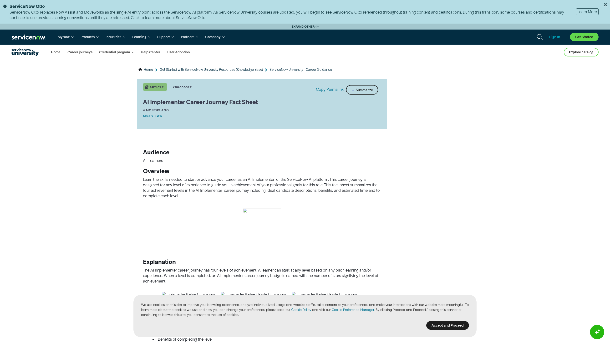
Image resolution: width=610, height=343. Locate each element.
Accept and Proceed (448, 325)
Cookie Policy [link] (301, 310)
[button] (262, 231)
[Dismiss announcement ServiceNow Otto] (605, 4)
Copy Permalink (330, 89)
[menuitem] (65, 37)
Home (148, 69)
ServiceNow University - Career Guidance (300, 69)
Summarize (364, 90)
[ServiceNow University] (25, 52)
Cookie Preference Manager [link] (353, 310)
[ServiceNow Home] (28, 37)
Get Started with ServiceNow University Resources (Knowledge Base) (211, 69)
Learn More (587, 11)
